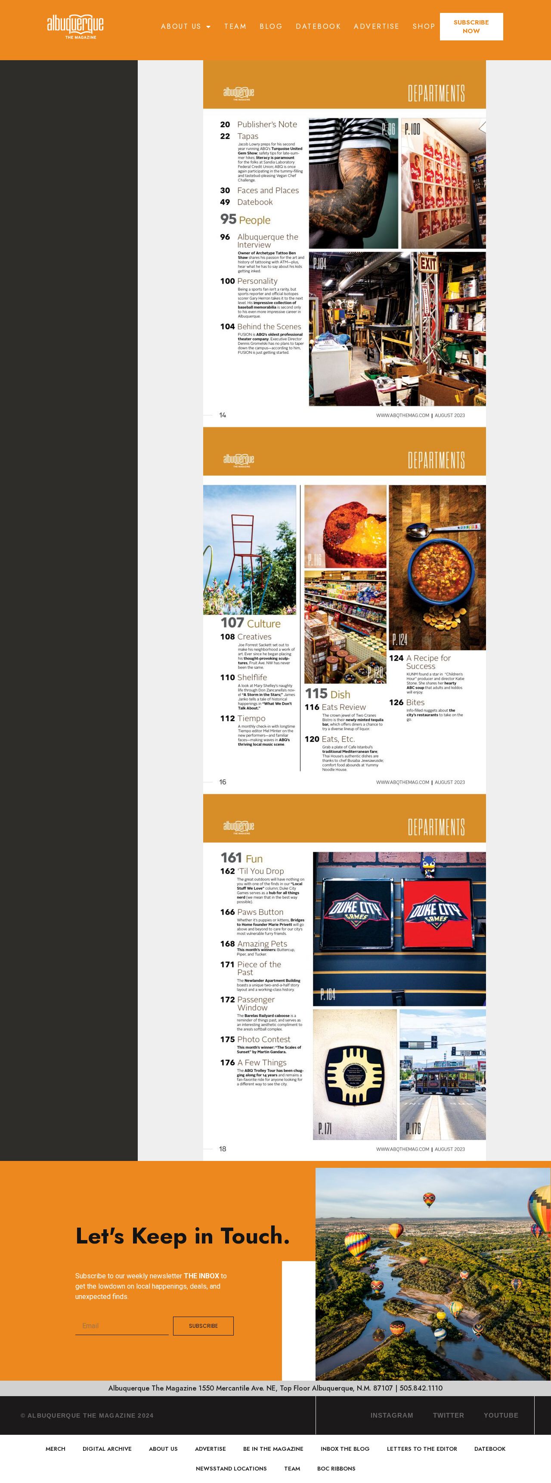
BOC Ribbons (336, 1469)
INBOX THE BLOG (345, 1449)
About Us (181, 26)
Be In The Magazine (273, 1449)
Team (235, 26)
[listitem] (259, 252)
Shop (424, 26)
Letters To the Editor (422, 1449)
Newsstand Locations (231, 1469)
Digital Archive (107, 1449)
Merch (55, 1449)
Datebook (318, 26)
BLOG (271, 26)
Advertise (377, 26)
